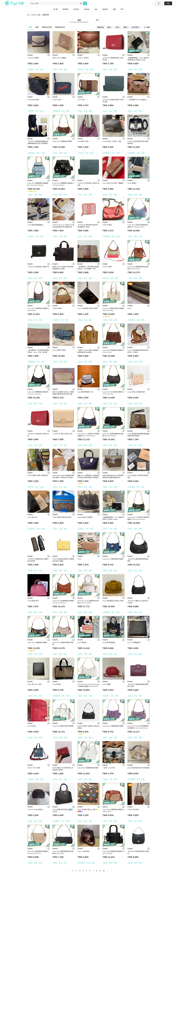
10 (104, 870)
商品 (79, 20)
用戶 (97, 20)
